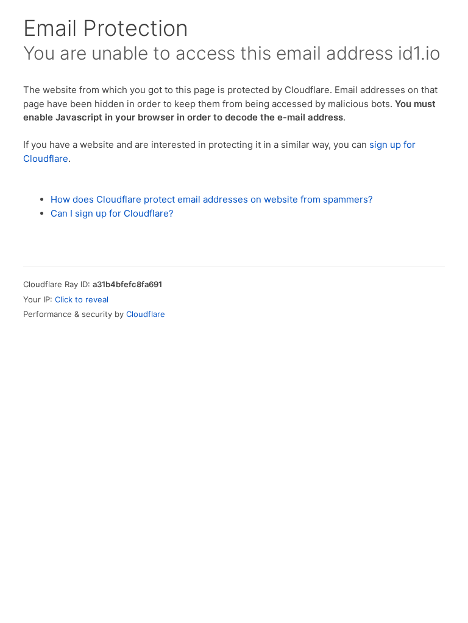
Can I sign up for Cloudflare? (112, 213)
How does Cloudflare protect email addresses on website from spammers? (212, 199)
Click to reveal (81, 299)
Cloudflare (145, 314)
